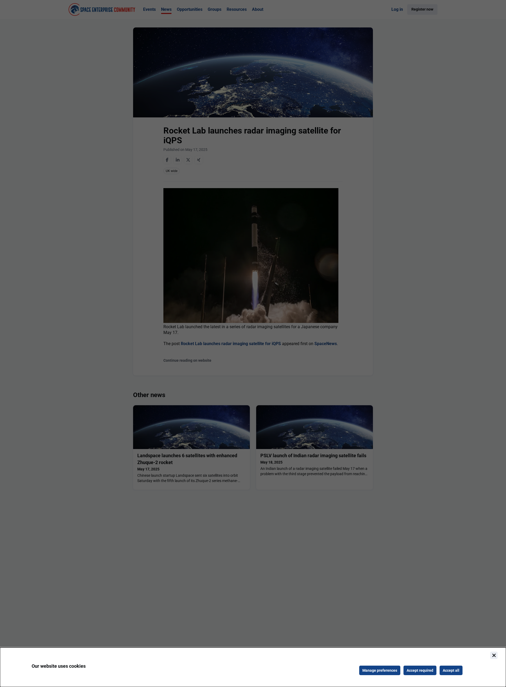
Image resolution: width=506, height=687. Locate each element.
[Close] (494, 655)
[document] (253, 667)
